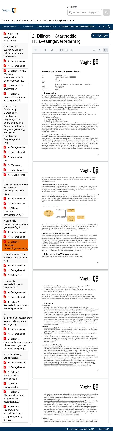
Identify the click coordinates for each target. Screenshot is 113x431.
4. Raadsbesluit (16, 170)
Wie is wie (47, 20)
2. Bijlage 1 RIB (16, 275)
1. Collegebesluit (16, 66)
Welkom (6, 20)
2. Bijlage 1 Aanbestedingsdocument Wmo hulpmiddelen (16, 305)
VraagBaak (60, 20)
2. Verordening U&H (13, 159)
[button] (106, 12)
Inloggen (103, 429)
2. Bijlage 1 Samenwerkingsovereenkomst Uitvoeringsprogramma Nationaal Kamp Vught (16, 344)
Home (20, 27)
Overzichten (33, 20)
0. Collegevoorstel (17, 61)
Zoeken (70, 7)
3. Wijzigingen (15, 165)
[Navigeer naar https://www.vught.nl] (9, 10)
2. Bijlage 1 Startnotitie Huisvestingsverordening (16, 245)
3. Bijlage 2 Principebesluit (11, 385)
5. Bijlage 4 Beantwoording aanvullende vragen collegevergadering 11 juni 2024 (14, 413)
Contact (71, 20)
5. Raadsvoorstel (16, 175)
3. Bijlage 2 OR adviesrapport (13, 87)
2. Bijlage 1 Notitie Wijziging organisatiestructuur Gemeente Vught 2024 (15, 76)
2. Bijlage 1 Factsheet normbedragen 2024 (13, 211)
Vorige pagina (101, 35)
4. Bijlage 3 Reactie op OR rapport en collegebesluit (14, 97)
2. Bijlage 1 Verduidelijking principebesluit (11, 375)
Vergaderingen (18, 20)
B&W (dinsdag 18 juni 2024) (48, 27)
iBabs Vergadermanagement (79, 429)
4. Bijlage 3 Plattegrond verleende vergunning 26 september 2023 (14, 397)
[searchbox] (84, 12)
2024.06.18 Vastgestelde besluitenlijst (11, 37)
